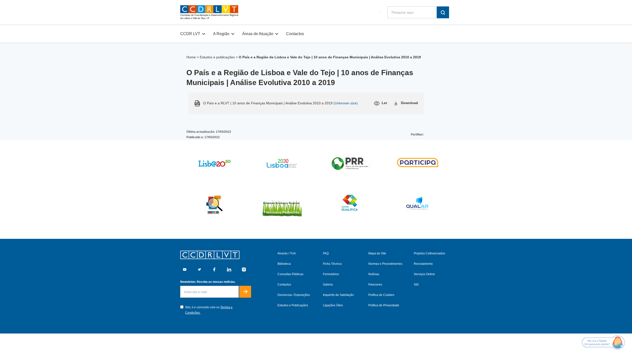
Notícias (373, 274)
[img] (209, 12)
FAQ (326, 253)
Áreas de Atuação (257, 34)
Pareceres (375, 284)
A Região (221, 34)
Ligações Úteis (333, 305)
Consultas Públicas (290, 274)
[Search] (443, 12)
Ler (384, 103)
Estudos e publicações (217, 57)
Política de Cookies (381, 295)
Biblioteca (284, 264)
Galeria (328, 284)
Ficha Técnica (332, 264)
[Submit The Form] (245, 292)
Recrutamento (423, 264)
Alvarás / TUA (286, 253)
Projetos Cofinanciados (429, 253)
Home (191, 57)
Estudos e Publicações (292, 305)
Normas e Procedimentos (385, 264)
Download (409, 103)
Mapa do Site (377, 253)
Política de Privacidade (383, 305)
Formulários (331, 274)
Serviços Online (424, 274)
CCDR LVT (190, 34)
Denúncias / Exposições (293, 295)
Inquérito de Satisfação (338, 295)
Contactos (295, 34)
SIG (416, 284)
